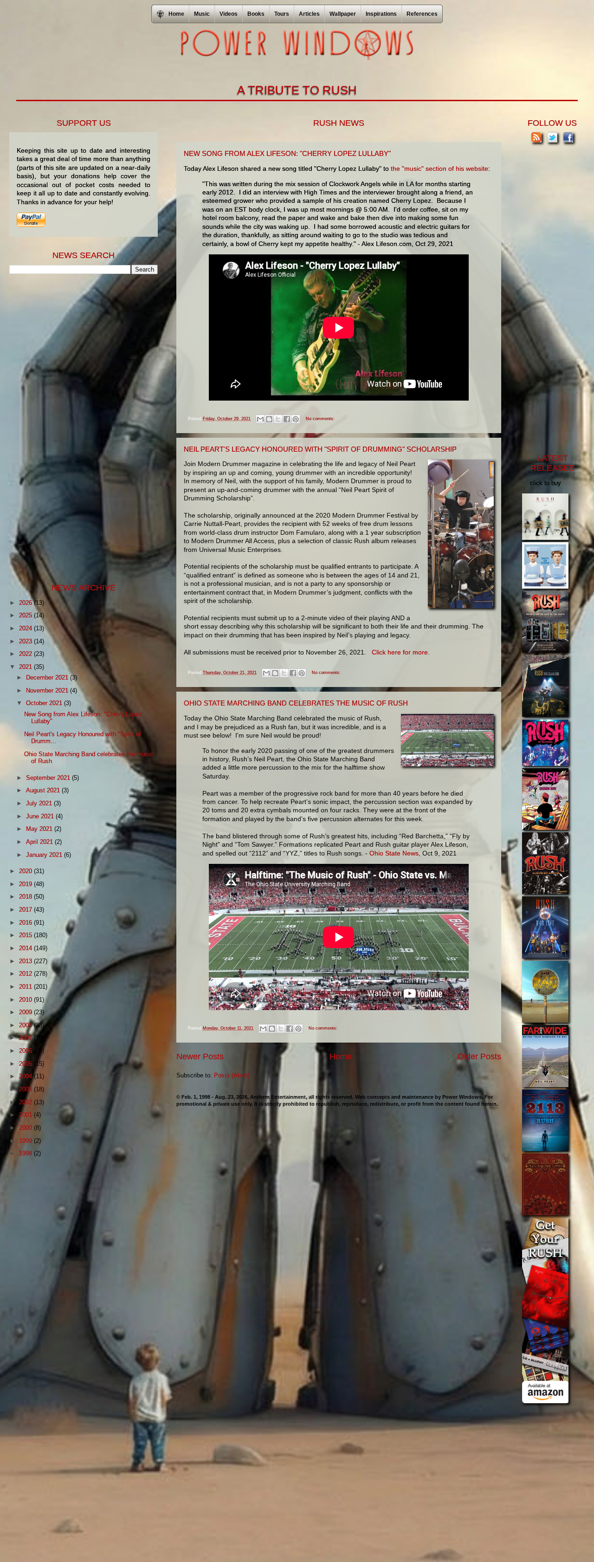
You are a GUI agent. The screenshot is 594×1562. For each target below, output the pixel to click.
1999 (26, 1140)
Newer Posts (200, 1056)
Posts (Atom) (232, 1075)
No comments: (320, 418)
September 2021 (49, 777)
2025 (26, 615)
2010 (26, 999)
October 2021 (45, 703)
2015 (26, 935)
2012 (26, 973)
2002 (26, 1102)
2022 (26, 653)
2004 (26, 1076)
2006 (26, 1050)
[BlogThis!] (269, 419)
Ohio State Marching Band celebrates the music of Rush (296, 703)
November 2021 (48, 690)
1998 (26, 1153)
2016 (26, 922)
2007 (26, 1037)
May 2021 (40, 828)
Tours (281, 14)
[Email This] (260, 419)
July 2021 (40, 803)
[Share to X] (278, 419)
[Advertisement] (78, 427)
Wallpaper (342, 14)
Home (340, 1056)
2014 (26, 948)
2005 (26, 1063)
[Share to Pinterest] (295, 419)
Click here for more (400, 652)
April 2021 (40, 841)
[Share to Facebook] (286, 419)
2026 (26, 602)
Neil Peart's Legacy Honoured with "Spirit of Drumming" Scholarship (320, 449)
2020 (26, 871)
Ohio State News (394, 853)
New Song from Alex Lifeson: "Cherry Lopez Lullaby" (287, 153)
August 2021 (44, 790)
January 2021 (45, 854)
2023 (26, 641)
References (422, 14)
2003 (26, 1089)
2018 (26, 896)
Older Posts (479, 1056)
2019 (26, 884)
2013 (26, 961)
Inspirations (381, 14)
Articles (309, 14)
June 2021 (41, 816)
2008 (26, 1025)
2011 (26, 986)
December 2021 (48, 677)
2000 (26, 1127)
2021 (26, 666)
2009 (26, 1012)
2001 (26, 1114)
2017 (26, 909)
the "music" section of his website (439, 168)
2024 (26, 628)
